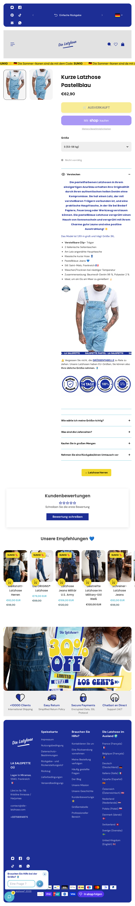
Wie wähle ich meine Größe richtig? (82, 420)
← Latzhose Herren (96, 472)
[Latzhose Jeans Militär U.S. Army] (67, 566)
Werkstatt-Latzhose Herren (15, 590)
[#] (67, 659)
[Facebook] (20, 7)
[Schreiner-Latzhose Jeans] (119, 566)
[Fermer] (55, 816)
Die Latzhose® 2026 (21, 891)
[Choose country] (118, 15)
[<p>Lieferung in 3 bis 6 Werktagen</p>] (67, 15)
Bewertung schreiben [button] (68, 517)
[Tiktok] (20, 15)
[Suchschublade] (109, 44)
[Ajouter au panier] (9, 582)
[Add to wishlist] (23, 554)
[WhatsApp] (20, 23)
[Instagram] (12, 7)
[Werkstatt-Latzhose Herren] (15, 566)
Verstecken (73, 174)
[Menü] (12, 44)
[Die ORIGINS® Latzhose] (41, 566)
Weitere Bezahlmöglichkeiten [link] (96, 128)
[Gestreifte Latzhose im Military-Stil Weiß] (93, 566)
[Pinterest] (12, 15)
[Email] (12, 23)
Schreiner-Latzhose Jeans (119, 590)
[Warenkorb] (122, 44)
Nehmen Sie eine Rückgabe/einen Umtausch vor (89, 454)
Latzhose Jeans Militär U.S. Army (67, 590)
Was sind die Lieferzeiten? (76, 431)
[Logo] (67, 44)
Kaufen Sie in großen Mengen (78, 443)
